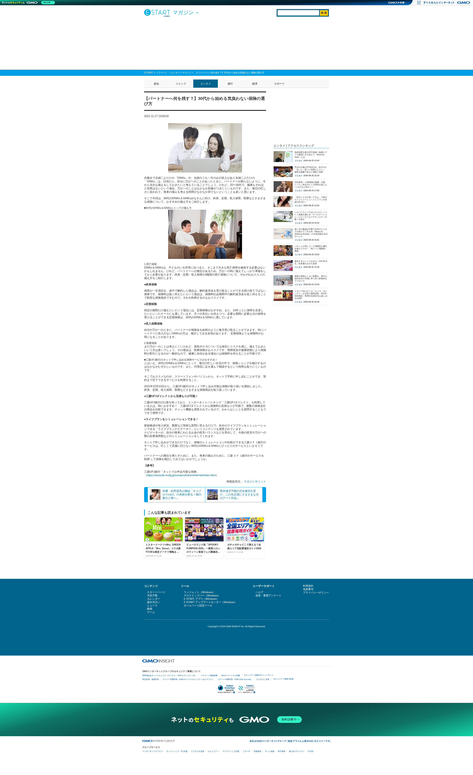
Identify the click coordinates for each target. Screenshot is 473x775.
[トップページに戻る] (158, 12)
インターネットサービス (152, 751)
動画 (149, 608)
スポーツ (279, 83)
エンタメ (175, 72)
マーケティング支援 (230, 751)
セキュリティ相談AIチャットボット (258, 675)
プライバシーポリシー (316, 592)
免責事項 (308, 589)
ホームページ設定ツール (198, 605)
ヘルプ (259, 592)
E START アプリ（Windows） (201, 598)
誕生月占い (153, 602)
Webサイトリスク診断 (230, 675)
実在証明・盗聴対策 (150, 679)
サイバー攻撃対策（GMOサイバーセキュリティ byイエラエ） (188, 679)
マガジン (186, 72)
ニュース (152, 605)
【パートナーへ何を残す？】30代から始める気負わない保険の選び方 (229, 72)
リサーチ (246, 751)
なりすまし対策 (262, 679)
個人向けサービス (296, 751)
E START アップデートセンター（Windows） (210, 602)
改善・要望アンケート (268, 595)
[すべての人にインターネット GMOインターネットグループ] (447, 2)
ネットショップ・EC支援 (176, 751)
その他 (310, 751)
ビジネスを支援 (197, 751)
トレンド (181, 83)
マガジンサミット (255, 481)
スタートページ (156, 592)
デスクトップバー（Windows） (202, 595)
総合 (156, 83)
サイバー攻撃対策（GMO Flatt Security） (235, 679)
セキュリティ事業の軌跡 (283, 679)
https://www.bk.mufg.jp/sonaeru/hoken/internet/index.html (181, 475)
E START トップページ (155, 72)
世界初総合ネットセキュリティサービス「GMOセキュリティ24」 (169, 675)
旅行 (230, 83)
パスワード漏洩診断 (209, 675)
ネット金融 (269, 751)
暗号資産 (281, 751)
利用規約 (308, 585)
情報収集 (257, 751)
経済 (254, 83)
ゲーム (151, 612)
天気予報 (152, 595)
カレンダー (153, 598)
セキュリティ (213, 751)
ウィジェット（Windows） (199, 592)
